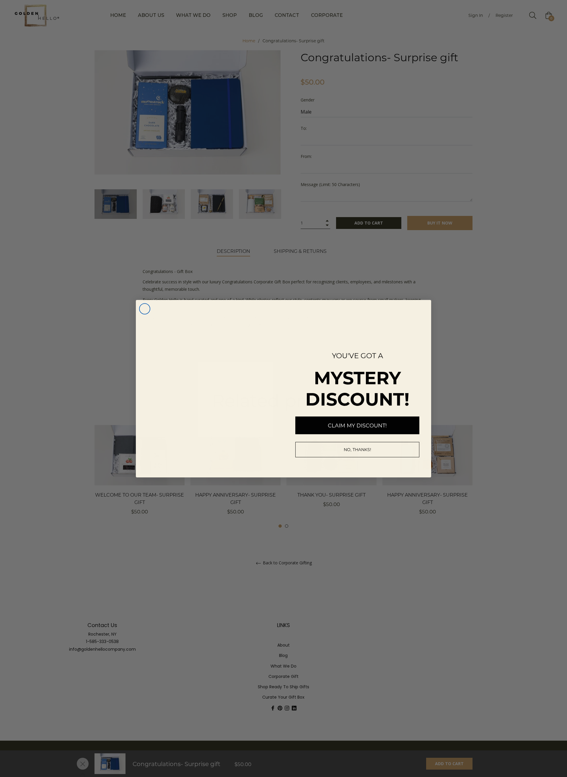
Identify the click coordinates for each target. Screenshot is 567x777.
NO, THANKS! (357, 449)
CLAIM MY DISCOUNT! (357, 425)
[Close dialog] (144, 308)
